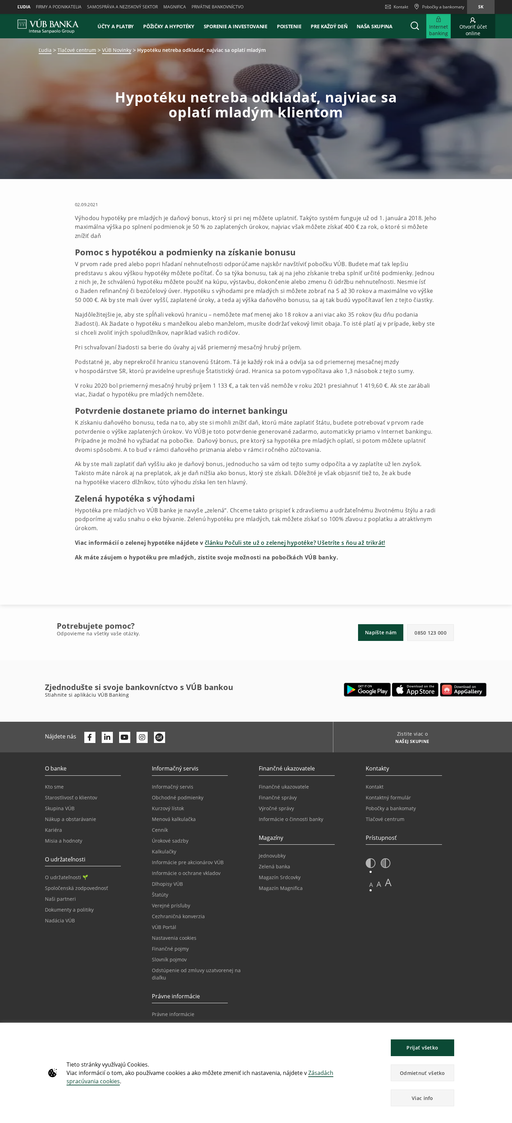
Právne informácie (173, 1014)
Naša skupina (374, 26)
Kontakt (401, 7)
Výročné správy (276, 808)
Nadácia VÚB (60, 920)
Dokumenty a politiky (69, 909)
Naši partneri (60, 899)
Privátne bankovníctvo (217, 7)
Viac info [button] (422, 1098)
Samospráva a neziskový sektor (122, 7)
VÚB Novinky (116, 50)
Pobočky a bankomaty (391, 808)
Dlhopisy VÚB (167, 884)
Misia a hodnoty (63, 840)
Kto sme (54, 786)
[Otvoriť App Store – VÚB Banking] (415, 690)
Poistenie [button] (289, 26)
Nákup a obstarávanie (70, 819)
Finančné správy (278, 797)
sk (480, 7)
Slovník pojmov (169, 959)
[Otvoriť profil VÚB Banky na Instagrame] (142, 737)
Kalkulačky (164, 851)
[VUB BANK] (48, 26)
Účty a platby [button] (116, 26)
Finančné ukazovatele (284, 786)
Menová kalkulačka (174, 819)
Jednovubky (272, 855)
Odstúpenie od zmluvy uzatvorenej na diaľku (196, 974)
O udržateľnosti (63, 877)
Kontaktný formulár (388, 797)
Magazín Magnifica (281, 888)
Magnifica (174, 7)
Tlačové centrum (76, 50)
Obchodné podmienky (177, 797)
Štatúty (160, 894)
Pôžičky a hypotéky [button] (168, 26)
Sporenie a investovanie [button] (235, 26)
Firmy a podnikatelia (59, 7)
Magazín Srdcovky (280, 877)
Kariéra (53, 830)
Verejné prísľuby (171, 905)
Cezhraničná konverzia (178, 916)
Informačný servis (172, 786)
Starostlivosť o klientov (71, 797)
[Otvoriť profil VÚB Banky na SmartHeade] (159, 737)
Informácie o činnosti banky (291, 819)
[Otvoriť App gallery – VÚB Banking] (463, 690)
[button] (414, 26)
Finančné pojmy (170, 948)
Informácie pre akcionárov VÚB (188, 862)
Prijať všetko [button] (422, 1047)
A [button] (371, 885)
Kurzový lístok (168, 808)
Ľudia (23, 7)
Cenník (160, 830)
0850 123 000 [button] (430, 632)
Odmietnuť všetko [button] (422, 1073)
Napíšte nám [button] (380, 632)
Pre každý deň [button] (329, 26)
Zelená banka (274, 866)
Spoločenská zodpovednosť (76, 888)
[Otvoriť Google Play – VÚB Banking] (367, 690)
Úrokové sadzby (170, 840)
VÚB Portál (164, 927)
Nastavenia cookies (174, 938)
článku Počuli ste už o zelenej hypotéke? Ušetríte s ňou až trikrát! (295, 543)
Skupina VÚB (60, 808)
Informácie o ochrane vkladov (186, 873)
